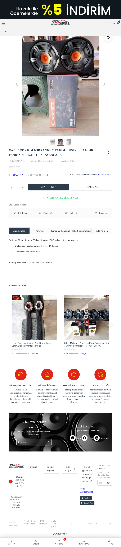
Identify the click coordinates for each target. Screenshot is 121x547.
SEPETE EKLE (48, 187)
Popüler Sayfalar (50, 469)
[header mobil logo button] (60, 22)
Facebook (91, 438)
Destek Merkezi (20, 205)
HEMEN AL (92, 187)
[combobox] (101, 482)
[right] (110, 325)
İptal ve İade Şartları (54, 524)
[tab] (19, 231)
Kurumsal (32, 467)
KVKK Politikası (43, 522)
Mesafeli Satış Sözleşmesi (29, 522)
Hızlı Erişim (68, 469)
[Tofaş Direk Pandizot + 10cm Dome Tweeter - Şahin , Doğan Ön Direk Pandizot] (34, 317)
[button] (16, 84)
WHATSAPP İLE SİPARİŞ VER (62, 197)
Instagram (79, 438)
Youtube (103, 438)
